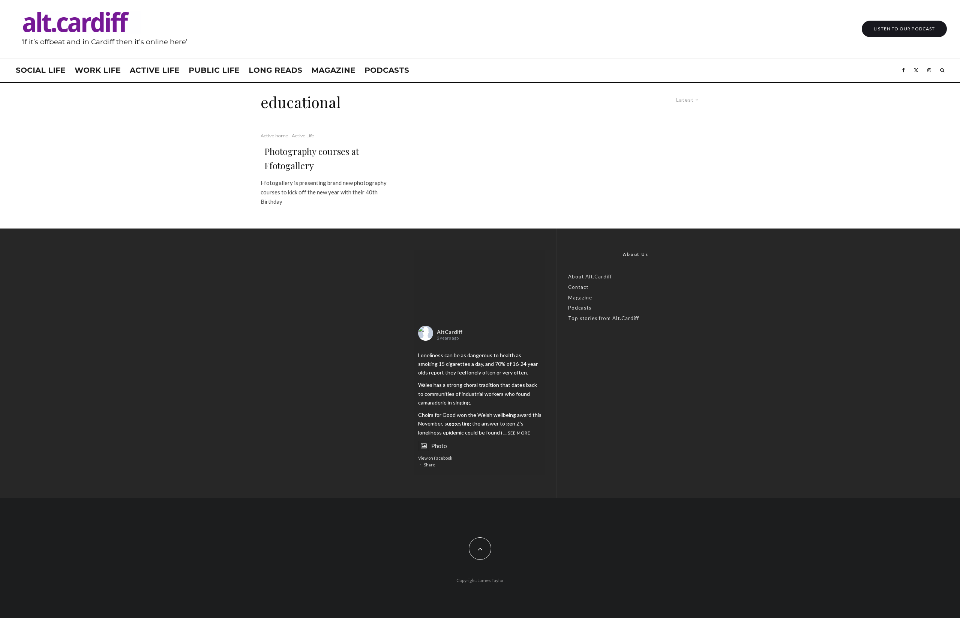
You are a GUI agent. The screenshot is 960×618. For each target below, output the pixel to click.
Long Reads (275, 70)
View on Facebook (435, 458)
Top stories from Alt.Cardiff (603, 318)
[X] (916, 70)
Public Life (214, 70)
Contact (578, 287)
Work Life (98, 70)
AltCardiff (449, 332)
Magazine (333, 70)
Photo (439, 445)
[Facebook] (903, 70)
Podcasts (386, 70)
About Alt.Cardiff (590, 277)
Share (429, 464)
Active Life (155, 70)
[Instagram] (929, 70)
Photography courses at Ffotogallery (311, 158)
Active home (274, 135)
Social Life (41, 70)
